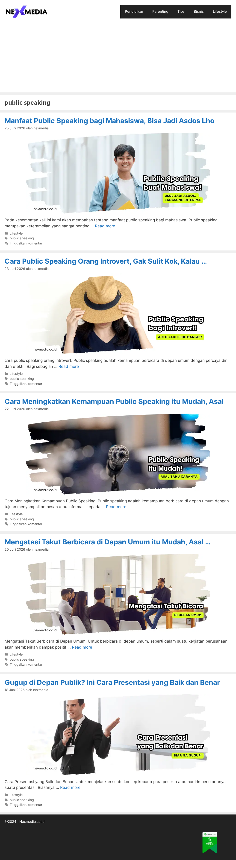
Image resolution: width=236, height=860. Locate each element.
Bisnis (199, 11)
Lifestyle (220, 11)
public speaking (22, 238)
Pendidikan (134, 11)
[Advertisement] (118, 57)
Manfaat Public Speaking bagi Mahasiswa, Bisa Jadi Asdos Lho (109, 120)
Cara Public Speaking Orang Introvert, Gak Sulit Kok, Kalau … (106, 261)
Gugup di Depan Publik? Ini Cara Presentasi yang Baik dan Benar (112, 682)
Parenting (160, 11)
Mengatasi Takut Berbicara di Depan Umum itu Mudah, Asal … (108, 542)
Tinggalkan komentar (26, 243)
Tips (181, 11)
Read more (105, 226)
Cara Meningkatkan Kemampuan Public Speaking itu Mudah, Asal (114, 401)
